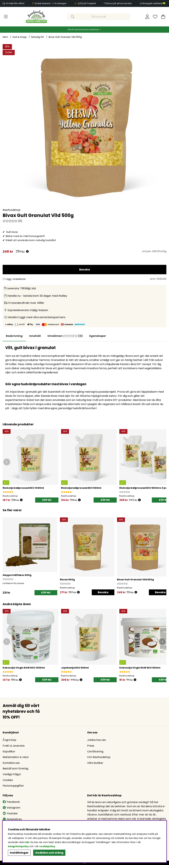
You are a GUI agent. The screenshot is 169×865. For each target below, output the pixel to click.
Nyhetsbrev (14, 819)
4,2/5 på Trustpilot (87, 3)
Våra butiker (95, 763)
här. (28, 842)
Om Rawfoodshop (98, 757)
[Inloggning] (147, 16)
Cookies (8, 780)
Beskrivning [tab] (14, 336)
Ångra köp (9, 740)
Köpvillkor (9, 751)
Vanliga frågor (12, 774)
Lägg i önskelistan (15, 279)
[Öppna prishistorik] (27, 251)
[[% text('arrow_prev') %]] (6, 552)
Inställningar (19, 853)
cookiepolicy (47, 846)
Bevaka (84, 269)
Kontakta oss (11, 763)
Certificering (95, 751)
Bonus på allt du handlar (119, 3)
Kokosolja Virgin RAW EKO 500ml (139, 667)
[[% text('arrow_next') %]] (163, 552)
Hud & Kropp (20, 37)
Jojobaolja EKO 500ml (75, 667)
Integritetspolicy (18, 846)
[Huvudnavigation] (6, 16)
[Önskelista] (155, 16)
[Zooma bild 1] (84, 126)
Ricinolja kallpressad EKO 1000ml (23, 488)
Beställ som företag (15, 768)
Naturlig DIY (37, 37)
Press (90, 746)
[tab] (35, 336)
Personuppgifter (13, 786)
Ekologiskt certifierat (152, 3)
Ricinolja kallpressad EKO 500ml (81, 488)
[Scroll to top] (84, 863)
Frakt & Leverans (14, 746)
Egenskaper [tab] (97, 336)
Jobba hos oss (96, 740)
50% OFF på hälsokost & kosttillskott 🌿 (84, 29)
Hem (5, 37)
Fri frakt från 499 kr (15, 3)
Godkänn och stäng (49, 853)
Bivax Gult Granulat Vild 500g (65, 37)
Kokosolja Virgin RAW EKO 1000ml (24, 667)
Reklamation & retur (16, 757)
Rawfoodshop (11, 210)
